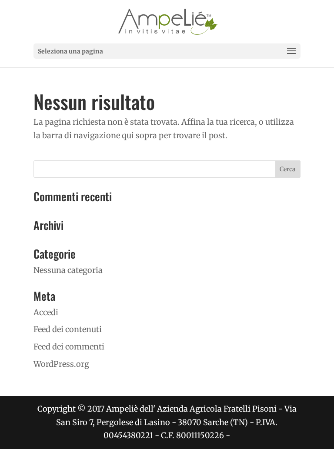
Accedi (45, 312)
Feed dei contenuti (67, 329)
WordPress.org (61, 364)
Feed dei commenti (68, 347)
